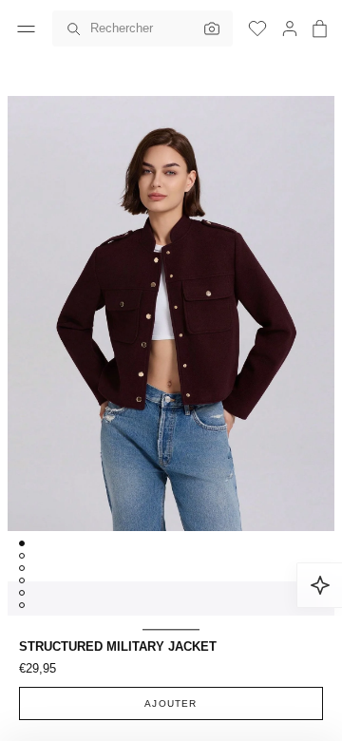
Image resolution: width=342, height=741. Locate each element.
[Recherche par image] (207, 28)
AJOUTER (170, 703)
